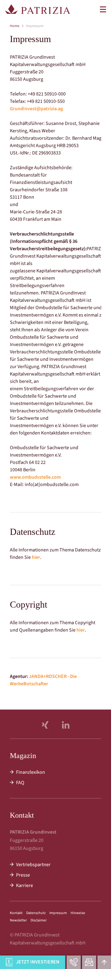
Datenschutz (36, 913)
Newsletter (18, 920)
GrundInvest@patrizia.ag (36, 108)
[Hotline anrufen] (74, 962)
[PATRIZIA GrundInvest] (37, 9)
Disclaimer (39, 920)
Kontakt (16, 913)
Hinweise (78, 913)
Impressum (58, 913)
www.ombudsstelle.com (35, 477)
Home (14, 26)
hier (36, 557)
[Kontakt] (89, 962)
